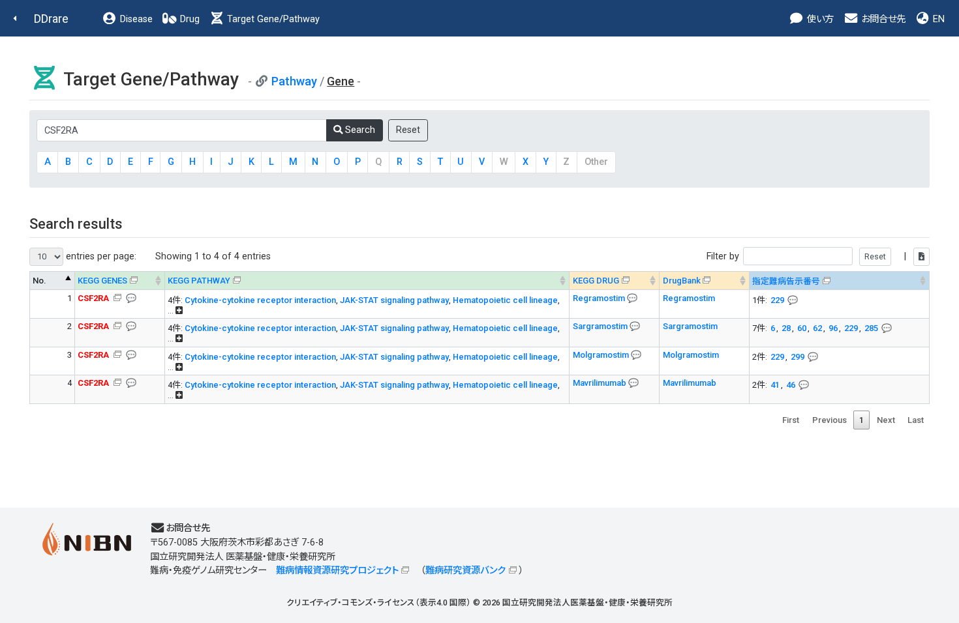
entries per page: (99, 256)
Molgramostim (602, 355)
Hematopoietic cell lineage (505, 300)
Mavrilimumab (600, 383)
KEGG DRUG (596, 280)
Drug (188, 19)
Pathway (294, 81)
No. (39, 280)
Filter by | (808, 256)
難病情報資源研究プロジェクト (337, 570)
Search (358, 130)
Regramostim (600, 298)
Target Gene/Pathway (272, 19)
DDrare (51, 18)
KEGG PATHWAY (199, 280)
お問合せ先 (882, 19)
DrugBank (682, 280)
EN (937, 19)
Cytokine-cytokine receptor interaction (260, 300)
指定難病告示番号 (786, 281)
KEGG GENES (102, 280)
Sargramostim (601, 326)
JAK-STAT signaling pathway (394, 300)
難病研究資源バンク (465, 570)
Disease (135, 19)
